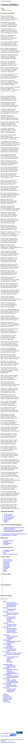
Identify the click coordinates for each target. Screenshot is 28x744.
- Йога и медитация (11, 629)
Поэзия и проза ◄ (15, 533)
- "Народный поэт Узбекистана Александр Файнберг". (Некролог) (13, 528)
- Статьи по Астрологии (12, 636)
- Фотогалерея (9, 658)
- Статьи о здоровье (11, 679)
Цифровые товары (10, 667)
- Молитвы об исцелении (12, 682)
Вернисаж (5, 542)
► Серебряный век (5, 535)
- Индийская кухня (11, 606)
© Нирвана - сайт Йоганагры (8, 742)
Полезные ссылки (7, 697)
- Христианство (10, 622)
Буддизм (5, 607)
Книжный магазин (11, 665)
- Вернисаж (9, 670)
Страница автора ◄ (5, 533)
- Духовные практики (11, 628)
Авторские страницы (8, 540)
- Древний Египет (10, 618)
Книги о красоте (7, 559)
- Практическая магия (11, 632)
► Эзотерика (13, 535)
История (5, 568)
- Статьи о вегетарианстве (12, 676)
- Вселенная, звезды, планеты (13, 641)
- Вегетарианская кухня (12, 677)
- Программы (9, 661)
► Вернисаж (23, 533)
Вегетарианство (7, 674)
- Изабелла (6, 520)
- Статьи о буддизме (11, 609)
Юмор (4, 569)
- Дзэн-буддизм (10, 610)
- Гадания (8, 645)
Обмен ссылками (7, 699)
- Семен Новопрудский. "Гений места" (12, 531)
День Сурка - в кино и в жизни (14, 652)
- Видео (8, 659)
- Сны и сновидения (11, 649)
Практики (5, 627)
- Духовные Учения (11, 625)
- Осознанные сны (10, 650)
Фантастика (6, 566)
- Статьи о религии (11, 616)
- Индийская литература (12, 603)
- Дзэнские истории (11, 688)
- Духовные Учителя (11, 624)
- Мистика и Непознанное (12, 613)
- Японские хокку (10, 690)
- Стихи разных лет (8, 514)
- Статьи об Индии (11, 602)
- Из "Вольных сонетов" (9, 516)
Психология (6, 563)
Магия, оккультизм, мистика (10, 554)
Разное (5, 571)
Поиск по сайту (7, 696)
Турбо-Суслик (6, 701)
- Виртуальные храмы (11, 686)
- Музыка (8, 660)
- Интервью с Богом (11, 685)
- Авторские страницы (11, 669)
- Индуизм (8, 619)
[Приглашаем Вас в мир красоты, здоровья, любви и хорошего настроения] (5, 735)
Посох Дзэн (6, 687)
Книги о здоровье (7, 560)
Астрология (6, 551)
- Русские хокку (10, 691)
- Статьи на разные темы (12, 656)
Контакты (5, 700)
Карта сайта (6, 695)
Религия (5, 615)
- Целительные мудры (11, 681)
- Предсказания (10, 646)
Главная (5, 694)
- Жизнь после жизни (11, 614)
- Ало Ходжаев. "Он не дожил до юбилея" (13, 530)
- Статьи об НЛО (10, 642)
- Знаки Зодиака (10, 637)
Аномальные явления (8, 550)
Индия (5, 601)
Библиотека (6, 668)
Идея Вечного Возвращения (13, 654)
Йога (4, 552)
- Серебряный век (10, 672)
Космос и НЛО (7, 640)
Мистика (5, 611)
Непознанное (6, 567)
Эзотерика (6, 544)
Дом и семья (6, 564)
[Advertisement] (14, 717)
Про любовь (6, 562)
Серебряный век (7, 543)
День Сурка (6, 651)
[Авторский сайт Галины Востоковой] (13, 735)
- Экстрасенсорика (10, 631)
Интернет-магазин (7, 664)
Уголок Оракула (7, 643)
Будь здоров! (6, 678)
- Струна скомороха (8, 518)
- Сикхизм (8, 620)
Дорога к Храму (7, 683)
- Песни (5, 522)
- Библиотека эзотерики (12, 673)
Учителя (5, 623)
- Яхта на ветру (7, 519)
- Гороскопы (9, 638)
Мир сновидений (7, 647)
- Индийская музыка (11, 605)
